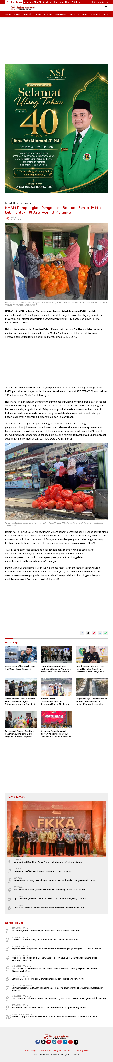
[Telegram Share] (100, 633)
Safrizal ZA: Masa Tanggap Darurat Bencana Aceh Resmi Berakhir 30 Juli (48, 979)
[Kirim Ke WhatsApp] (105, 633)
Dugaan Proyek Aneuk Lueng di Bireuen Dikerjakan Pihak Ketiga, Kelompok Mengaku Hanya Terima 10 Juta (91, 701)
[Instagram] (59, 1042)
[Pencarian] (106, 7)
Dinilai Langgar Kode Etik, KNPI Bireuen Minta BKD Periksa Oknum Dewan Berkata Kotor (55, 1016)
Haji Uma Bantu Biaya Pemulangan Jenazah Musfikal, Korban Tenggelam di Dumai (55, 880)
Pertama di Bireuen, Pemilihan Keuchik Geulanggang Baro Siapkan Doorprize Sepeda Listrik (19, 734)
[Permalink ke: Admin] (7, 218)
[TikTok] (76, 1042)
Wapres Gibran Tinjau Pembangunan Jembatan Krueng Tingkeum (55, 701)
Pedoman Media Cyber (50, 1050)
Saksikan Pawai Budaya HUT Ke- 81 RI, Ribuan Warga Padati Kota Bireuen (50, 889)
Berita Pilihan (11, 203)
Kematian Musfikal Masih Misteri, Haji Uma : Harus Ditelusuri (21, 667)
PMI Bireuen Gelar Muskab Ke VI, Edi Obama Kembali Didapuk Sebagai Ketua (49, 1007)
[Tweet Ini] (88, 633)
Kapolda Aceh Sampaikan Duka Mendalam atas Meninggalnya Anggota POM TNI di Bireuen (56, 948)
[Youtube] (70, 1042)
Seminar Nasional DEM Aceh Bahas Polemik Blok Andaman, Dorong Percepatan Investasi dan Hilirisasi (57, 989)
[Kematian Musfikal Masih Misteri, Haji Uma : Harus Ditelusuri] (21, 654)
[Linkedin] (65, 1042)
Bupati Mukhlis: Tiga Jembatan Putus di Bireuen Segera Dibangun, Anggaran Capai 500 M (20, 701)
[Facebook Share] (82, 633)
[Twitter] (43, 1042)
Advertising (30, 1050)
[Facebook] (37, 1042)
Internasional (25, 203)
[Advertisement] (56, 37)
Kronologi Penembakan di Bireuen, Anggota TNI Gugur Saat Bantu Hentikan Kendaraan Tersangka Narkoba (56, 734)
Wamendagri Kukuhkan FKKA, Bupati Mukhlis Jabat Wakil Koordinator (48, 862)
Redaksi (68, 1050)
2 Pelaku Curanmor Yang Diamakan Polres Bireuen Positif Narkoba (45, 939)
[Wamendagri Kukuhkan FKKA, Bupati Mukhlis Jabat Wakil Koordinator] (56, 829)
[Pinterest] (48, 1042)
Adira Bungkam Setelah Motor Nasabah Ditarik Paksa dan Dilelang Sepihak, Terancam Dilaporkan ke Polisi (54, 969)
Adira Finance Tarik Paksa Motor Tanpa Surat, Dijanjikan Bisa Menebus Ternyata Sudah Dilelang (59, 998)
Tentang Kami (82, 1050)
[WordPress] (54, 1042)
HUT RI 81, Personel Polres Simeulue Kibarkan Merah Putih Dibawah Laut (49, 907)
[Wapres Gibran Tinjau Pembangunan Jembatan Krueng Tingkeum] (57, 687)
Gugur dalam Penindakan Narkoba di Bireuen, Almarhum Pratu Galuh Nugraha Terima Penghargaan (56, 669)
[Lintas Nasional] (22, 7)
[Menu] (7, 7)
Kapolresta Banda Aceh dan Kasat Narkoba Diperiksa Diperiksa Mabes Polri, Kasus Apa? (90, 669)
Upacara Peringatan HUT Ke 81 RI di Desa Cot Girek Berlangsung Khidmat (50, 898)
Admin (13, 217)
